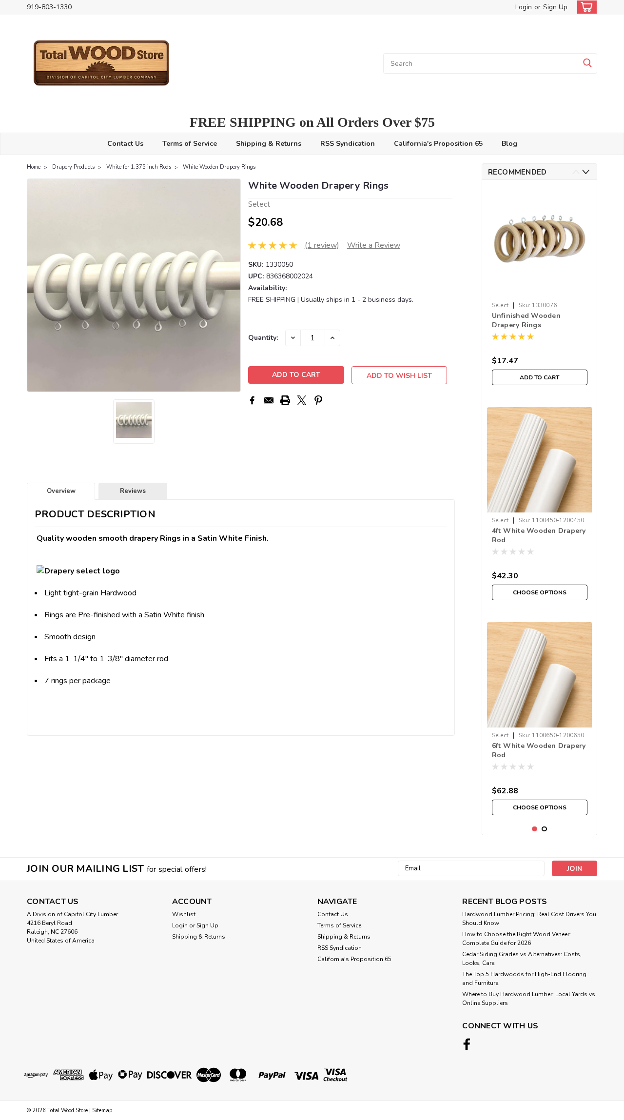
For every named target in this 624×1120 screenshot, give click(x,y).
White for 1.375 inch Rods (138, 167)
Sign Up (555, 7)
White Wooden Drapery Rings (219, 167)
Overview (61, 491)
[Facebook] (252, 400)
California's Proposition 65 (438, 143)
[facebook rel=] (467, 1044)
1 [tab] (534, 829)
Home (33, 167)
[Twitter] (302, 400)
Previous (35, 285)
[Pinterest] (318, 400)
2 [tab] (544, 829)
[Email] (268, 400)
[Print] (285, 400)
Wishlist (183, 914)
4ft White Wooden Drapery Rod (539, 535)
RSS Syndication (347, 143)
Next (232, 285)
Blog (509, 143)
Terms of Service (189, 143)
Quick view (539, 290)
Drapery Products (73, 167)
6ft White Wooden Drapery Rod (539, 750)
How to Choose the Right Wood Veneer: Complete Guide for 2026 (516, 938)
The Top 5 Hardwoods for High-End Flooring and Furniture (524, 978)
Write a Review (373, 245)
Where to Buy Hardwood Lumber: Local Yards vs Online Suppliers (528, 998)
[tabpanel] (539, 289)
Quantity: (263, 337)
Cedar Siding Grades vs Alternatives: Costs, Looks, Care (522, 958)
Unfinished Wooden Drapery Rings (526, 320)
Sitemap (102, 1110)
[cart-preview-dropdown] (584, 7)
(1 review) (322, 245)
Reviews (133, 491)
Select (500, 305)
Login (523, 7)
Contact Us (125, 143)
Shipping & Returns (268, 143)
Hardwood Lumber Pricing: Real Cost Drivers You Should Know (529, 918)
